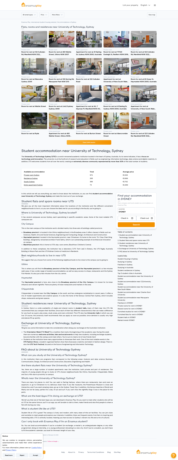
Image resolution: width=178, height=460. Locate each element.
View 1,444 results (89, 142)
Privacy (81, 452)
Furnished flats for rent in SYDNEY (130, 314)
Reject (22, 455)
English (144, 5)
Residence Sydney (31, 178)
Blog (109, 452)
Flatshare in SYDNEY (125, 303)
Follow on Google (53, 441)
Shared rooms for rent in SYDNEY (130, 309)
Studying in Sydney (125, 262)
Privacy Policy (11, 450)
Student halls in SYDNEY (127, 317)
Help (63, 452)
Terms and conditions (95, 452)
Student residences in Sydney (129, 270)
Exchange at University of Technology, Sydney (136, 249)
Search (136, 224)
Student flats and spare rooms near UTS (134, 240)
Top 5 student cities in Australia (130, 273)
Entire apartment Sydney (33, 185)
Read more (8, 455)
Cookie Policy (36, 448)
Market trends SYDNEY (126, 320)
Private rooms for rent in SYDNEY (130, 306)
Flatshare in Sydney (125, 265)
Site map (117, 452)
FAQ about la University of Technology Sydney (136, 251)
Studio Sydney (29, 182)
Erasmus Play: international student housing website (38, 22)
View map (152, 15)
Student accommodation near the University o (135, 276)
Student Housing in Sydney (128, 259)
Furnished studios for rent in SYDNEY (131, 312)
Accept (35, 455)
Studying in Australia (125, 267)
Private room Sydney (31, 175)
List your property (130, 5)
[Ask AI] (173, 455)
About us (71, 452)
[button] (34, 39)
